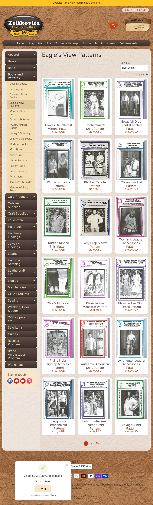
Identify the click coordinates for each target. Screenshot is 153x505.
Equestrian (15, 220)
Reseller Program (14, 342)
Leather (22, 254)
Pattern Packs (18, 166)
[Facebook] (10, 381)
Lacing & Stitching (20, 133)
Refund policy (91, 484)
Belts (22, 68)
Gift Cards (108, 43)
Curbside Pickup (66, 43)
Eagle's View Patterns (17, 104)
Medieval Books (19, 144)
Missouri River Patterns (18, 113)
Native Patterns (18, 160)
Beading (22, 62)
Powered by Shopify (77, 499)
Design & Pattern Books (19, 96)
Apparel (22, 55)
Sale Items (15, 327)
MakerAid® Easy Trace (19, 189)
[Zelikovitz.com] (23, 25)
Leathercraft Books (21, 138)
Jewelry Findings (22, 245)
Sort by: (125, 63)
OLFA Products (22, 294)
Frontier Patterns (19, 119)
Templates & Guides (21, 182)
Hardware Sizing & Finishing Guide (121, 484)
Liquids (22, 281)
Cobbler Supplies (14, 205)
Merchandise (22, 288)
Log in (128, 10)
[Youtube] (23, 381)
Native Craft (17, 155)
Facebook (76, 488)
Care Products (22, 197)
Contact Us (89, 43)
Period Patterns (18, 171)
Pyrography (16, 176)
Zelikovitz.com (76, 496)
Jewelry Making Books (18, 126)
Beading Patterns (19, 89)
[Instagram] (29, 381)
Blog (31, 43)
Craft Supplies (22, 214)
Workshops (15, 365)
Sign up (141, 10)
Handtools (22, 227)
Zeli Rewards (128, 43)
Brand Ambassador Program (16, 354)
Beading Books (18, 84)
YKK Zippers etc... (22, 319)
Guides (22, 334)
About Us (44, 43)
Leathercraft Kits (22, 272)
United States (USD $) (75, 466)
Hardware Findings (22, 235)
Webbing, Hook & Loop (22, 309)
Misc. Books (17, 149)
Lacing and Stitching (22, 262)
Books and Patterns (22, 76)
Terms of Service (71, 484)
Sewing (22, 301)
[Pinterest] (16, 381)
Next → (100, 443)
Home (20, 43)
